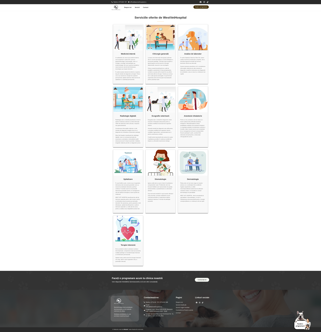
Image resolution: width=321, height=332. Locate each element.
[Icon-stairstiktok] (207, 2)
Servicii (137, 7)
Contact (145, 7)
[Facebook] (200, 2)
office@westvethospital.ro (154, 307)
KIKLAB (126, 329)
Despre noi (127, 7)
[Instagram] (204, 2)
